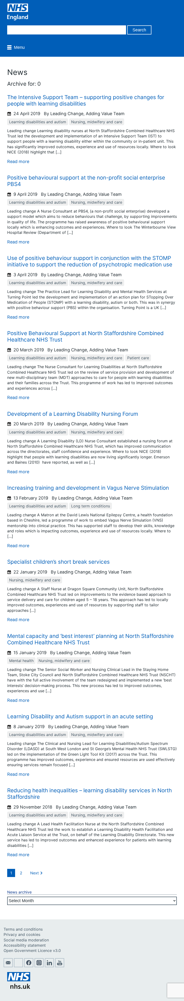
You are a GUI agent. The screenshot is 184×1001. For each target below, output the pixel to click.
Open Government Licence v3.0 (32, 950)
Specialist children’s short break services (58, 561)
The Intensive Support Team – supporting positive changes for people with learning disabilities (85, 100)
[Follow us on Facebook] (28, 965)
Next (34, 873)
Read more (18, 161)
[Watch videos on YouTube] (59, 965)
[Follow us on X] (18, 965)
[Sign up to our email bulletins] (8, 965)
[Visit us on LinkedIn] (49, 965)
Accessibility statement (25, 945)
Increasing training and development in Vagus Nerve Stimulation (88, 487)
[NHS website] (18, 987)
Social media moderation (26, 940)
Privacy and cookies (22, 934)
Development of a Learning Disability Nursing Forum (72, 414)
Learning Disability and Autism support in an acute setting (80, 716)
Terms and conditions (23, 929)
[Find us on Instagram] (39, 965)
